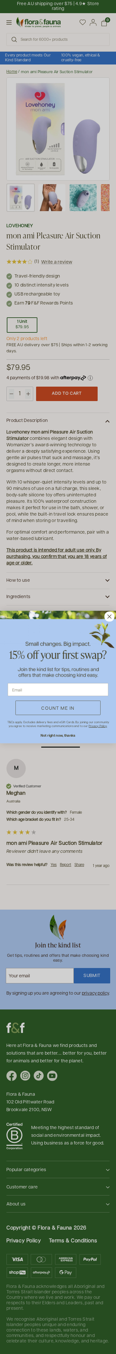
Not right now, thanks (58, 735)
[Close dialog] (109, 616)
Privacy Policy (98, 726)
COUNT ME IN (57, 708)
